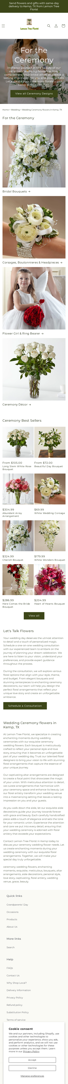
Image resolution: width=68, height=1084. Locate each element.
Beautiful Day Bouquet (48, 466)
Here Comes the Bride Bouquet (16, 605)
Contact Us (13, 975)
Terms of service (16, 1019)
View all (34, 615)
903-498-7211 (39, 84)
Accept (32, 1059)
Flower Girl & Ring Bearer (21, 333)
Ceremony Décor (15, 404)
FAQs (10, 968)
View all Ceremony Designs (34, 93)
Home (5, 109)
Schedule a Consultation (25, 705)
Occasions (12, 912)
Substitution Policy (18, 1012)
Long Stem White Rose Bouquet (16, 468)
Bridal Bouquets (14, 191)
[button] (48, 25)
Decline (32, 1067)
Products (12, 919)
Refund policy (14, 1004)
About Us (12, 926)
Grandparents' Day (17, 904)
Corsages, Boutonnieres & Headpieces (30, 262)
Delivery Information (19, 990)
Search (11, 947)
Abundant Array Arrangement (12, 515)
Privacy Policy (31, 1051)
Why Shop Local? (17, 982)
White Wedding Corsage (49, 513)
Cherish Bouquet (12, 559)
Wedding (15, 109)
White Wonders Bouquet (49, 559)
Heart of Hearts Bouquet (49, 603)
